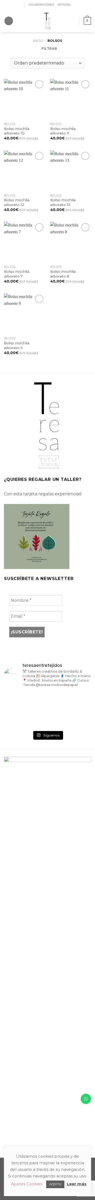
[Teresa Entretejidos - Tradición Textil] (47, 20)
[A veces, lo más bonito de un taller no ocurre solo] (17, 701)
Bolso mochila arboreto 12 (16, 202)
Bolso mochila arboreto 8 (62, 273)
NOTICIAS (64, 4)
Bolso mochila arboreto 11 (62, 131)
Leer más (77, 1183)
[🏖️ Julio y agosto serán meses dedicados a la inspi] (77, 719)
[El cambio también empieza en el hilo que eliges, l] (47, 701)
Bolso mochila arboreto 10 (16, 131)
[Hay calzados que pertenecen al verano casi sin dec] (47, 719)
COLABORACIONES (41, 4)
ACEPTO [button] (55, 1184)
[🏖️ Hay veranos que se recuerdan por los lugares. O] (17, 719)
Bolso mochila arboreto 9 (16, 345)
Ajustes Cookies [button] (26, 1183)
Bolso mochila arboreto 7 (16, 273)
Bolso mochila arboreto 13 (62, 202)
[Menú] (8, 21)
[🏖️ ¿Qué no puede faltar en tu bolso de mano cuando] (77, 701)
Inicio (38, 41)
